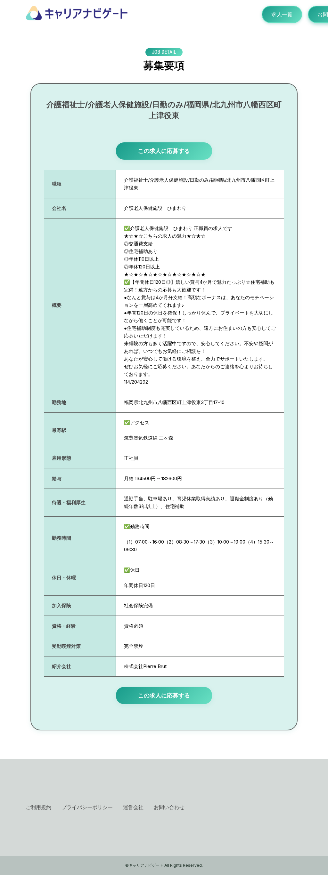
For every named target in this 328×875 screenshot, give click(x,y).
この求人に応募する (164, 150)
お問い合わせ (169, 807)
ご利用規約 (38, 807)
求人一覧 (281, 14)
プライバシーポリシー (87, 807)
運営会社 (133, 807)
